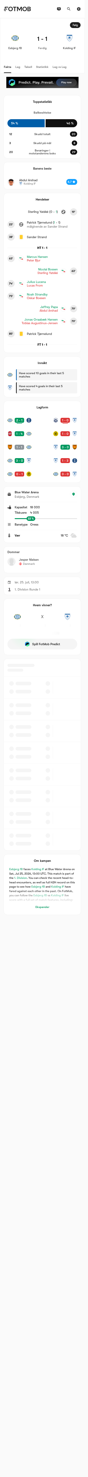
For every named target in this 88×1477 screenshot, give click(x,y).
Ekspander (42, 907)
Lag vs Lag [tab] (60, 67)
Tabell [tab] (28, 67)
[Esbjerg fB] (17, 619)
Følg (75, 25)
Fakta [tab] (7, 67)
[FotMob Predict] (42, 82)
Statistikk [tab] (42, 67)
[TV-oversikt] (59, 9)
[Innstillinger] (78, 9)
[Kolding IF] (67, 619)
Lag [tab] (17, 67)
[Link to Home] (17, 9)
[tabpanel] (42, 466)
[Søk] (69, 9)
